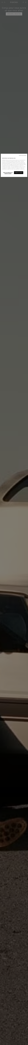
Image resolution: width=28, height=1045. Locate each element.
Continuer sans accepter (22, 155)
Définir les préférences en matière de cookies (8, 173)
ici (11, 164)
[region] (14, 165)
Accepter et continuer (19, 172)
